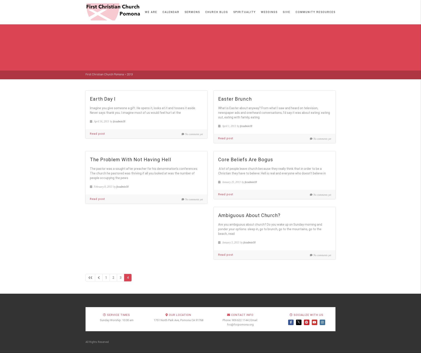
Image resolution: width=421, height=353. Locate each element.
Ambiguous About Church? (249, 215)
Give (286, 12)
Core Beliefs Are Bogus (245, 159)
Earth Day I (103, 99)
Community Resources (315, 12)
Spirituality (244, 12)
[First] (90, 277)
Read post (97, 133)
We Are (151, 12)
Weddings (269, 12)
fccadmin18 (119, 121)
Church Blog (216, 12)
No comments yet (194, 134)
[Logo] (113, 11)
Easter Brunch (235, 99)
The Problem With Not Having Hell (130, 159)
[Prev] (99, 277)
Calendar (170, 12)
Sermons (192, 12)
